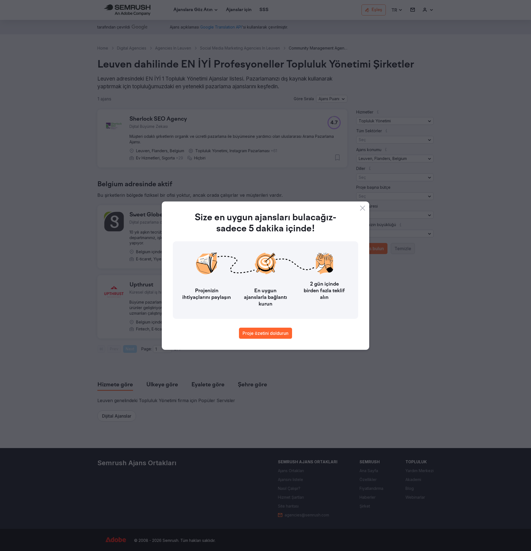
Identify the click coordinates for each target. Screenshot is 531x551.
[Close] (362, 208)
